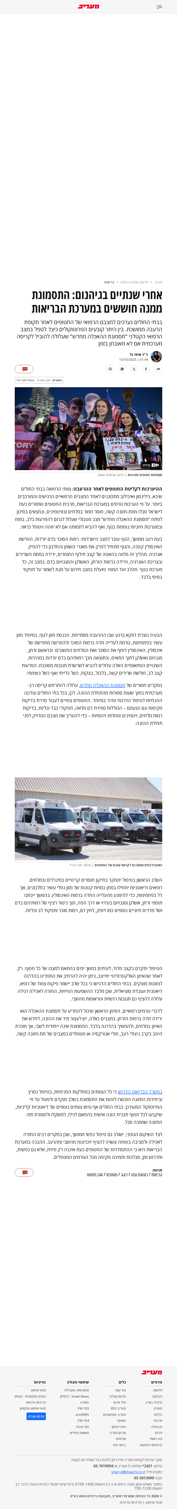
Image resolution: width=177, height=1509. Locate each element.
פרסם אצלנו (118, 1396)
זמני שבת (82, 1427)
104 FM (83, 1420)
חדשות (157, 1390)
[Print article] (110, 369)
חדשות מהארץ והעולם (134, 282)
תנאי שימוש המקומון (33, 1408)
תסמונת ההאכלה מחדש (102, 685)
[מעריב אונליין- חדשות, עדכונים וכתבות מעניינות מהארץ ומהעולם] (88, 7)
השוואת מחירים (79, 1432)
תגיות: (157, 1170)
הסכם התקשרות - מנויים (30, 1396)
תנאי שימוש (38, 1390)
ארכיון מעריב (117, 1432)
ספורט (158, 1408)
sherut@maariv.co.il (128, 1471)
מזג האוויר (155, 1438)
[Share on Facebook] (146, 369)
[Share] (158, 369)
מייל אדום (119, 1402)
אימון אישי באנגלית (77, 1390)
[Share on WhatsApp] (122, 369)
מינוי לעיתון (119, 1427)
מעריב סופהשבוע (114, 1414)
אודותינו (121, 1438)
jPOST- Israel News (74, 1396)
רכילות (158, 1414)
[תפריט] (167, 7)
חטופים (112, 1174)
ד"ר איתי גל (139, 354)
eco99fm (82, 1414)
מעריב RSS (118, 1408)
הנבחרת (156, 1427)
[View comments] (24, 369)
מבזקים (157, 1396)
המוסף (121, 1420)
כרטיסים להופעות (151, 1445)
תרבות (158, 1420)
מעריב (158, 282)
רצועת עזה (139, 1174)
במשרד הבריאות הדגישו (140, 1092)
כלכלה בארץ (154, 1402)
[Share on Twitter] (134, 369)
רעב (124, 1174)
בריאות (109, 282)
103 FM (83, 1408)
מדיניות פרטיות (36, 1402)
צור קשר (120, 1390)
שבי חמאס (95, 1174)
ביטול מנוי (119, 1445)
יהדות (158, 1432)
